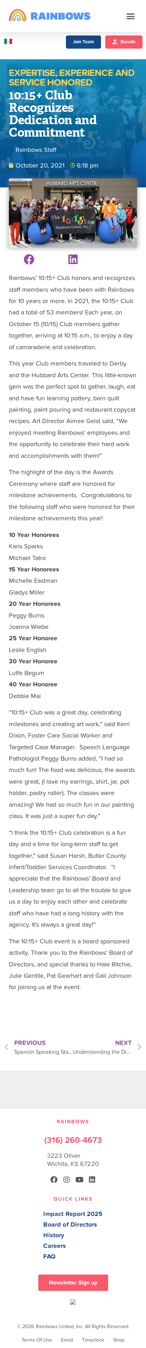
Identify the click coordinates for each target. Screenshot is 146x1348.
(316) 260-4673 (73, 1140)
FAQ (49, 1256)
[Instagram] (66, 1179)
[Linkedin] (92, 1179)
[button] (130, 16)
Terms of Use (37, 1340)
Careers (54, 1246)
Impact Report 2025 (72, 1214)
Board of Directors (70, 1224)
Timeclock (93, 1340)
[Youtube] (79, 1179)
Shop (118, 1340)
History (53, 1235)
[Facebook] (53, 1179)
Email (67, 1340)
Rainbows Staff (36, 150)
